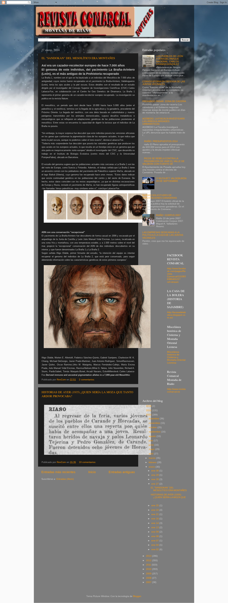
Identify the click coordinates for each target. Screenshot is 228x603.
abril (151, 453)
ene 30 (155, 470)
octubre (153, 427)
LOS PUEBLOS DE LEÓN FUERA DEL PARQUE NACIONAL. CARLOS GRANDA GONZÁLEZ (169, 60)
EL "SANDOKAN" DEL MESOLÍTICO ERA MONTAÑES (78, 58)
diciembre (154, 418)
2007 (149, 582)
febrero (153, 462)
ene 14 (155, 523)
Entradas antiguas (122, 472)
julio (151, 440)
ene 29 (155, 475)
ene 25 (155, 505)
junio (151, 445)
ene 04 (155, 545)
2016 (149, 406)
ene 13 (155, 527)
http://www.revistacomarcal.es (176, 390)
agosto (153, 436)
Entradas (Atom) (65, 479)
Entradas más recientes (58, 472)
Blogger (137, 596)
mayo (152, 449)
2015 (149, 410)
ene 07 (155, 540)
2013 (149, 556)
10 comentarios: (88, 462)
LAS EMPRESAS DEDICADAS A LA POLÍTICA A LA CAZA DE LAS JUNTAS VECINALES (162, 235)
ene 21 (155, 514)
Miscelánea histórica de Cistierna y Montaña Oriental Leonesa (176, 357)
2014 (149, 414)
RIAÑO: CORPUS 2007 (168, 215)
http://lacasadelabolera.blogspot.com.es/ (176, 315)
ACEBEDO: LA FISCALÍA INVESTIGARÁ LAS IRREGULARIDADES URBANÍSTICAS (163, 121)
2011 (149, 565)
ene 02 (155, 549)
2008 (149, 578)
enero (152, 467)
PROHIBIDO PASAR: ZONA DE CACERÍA (164, 101)
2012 (149, 560)
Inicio (92, 472)
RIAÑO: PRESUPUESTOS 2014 (161, 141)
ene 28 (155, 479)
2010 (149, 569)
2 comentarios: (87, 379)
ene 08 (155, 536)
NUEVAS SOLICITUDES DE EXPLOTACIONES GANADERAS (159, 196)
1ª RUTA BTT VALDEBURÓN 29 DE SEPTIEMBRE (171, 179)
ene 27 (155, 484)
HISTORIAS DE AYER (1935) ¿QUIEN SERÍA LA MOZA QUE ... (168, 497)
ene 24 (155, 510)
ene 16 (155, 518)
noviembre (155, 423)
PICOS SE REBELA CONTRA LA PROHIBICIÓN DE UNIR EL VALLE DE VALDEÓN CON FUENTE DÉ (163, 161)
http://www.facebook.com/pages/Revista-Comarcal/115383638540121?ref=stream (176, 275)
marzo (152, 458)
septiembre (155, 431)
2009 (149, 573)
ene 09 (155, 532)
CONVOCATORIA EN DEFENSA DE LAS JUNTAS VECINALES (163, 82)
